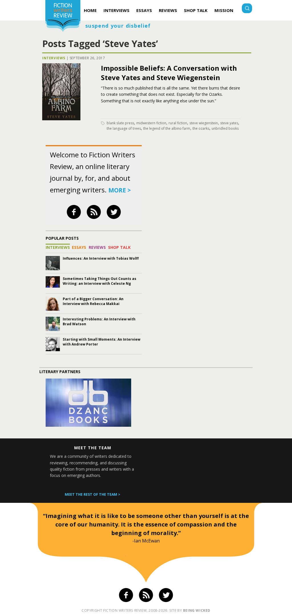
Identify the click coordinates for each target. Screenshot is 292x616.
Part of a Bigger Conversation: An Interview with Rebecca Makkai (93, 301)
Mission (223, 10)
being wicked (196, 610)
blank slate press (120, 123)
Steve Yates (229, 123)
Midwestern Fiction (151, 123)
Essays (144, 10)
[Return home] (62, 16)
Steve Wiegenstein (203, 123)
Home (90, 10)
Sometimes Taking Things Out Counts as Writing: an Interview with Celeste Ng (99, 281)
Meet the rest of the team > (92, 494)
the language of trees (124, 128)
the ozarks (200, 128)
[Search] (247, 9)
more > (119, 190)
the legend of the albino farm (166, 128)
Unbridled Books (225, 128)
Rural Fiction (178, 123)
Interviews (116, 10)
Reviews (168, 10)
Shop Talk (196, 10)
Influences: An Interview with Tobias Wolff (101, 258)
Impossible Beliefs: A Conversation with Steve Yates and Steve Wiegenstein (169, 72)
